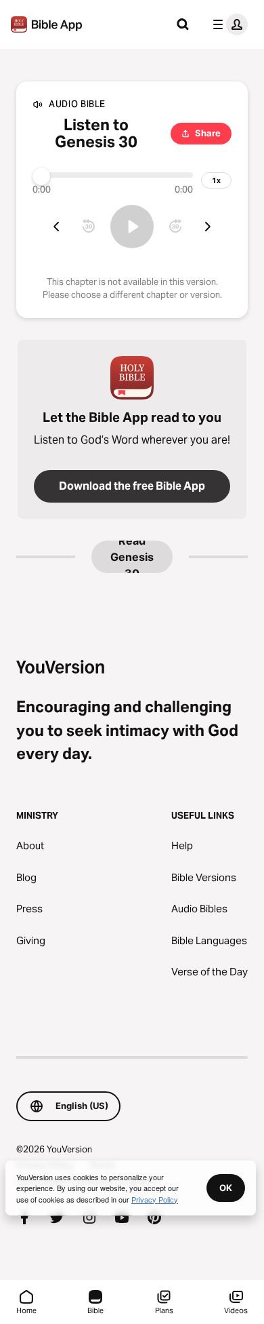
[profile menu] (227, 24)
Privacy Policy (154, 1199)
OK (225, 1187)
